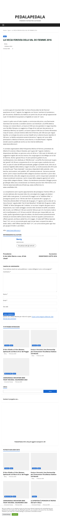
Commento (7, 272)
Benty (5, 44)
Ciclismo (7, 345)
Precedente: (14, 256)
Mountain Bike (8, 373)
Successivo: (48, 255)
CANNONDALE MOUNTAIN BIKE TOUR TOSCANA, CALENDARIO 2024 (15, 379)
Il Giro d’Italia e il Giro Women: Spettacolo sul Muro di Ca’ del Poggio (16, 350)
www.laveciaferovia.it (13, 230)
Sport (5, 36)
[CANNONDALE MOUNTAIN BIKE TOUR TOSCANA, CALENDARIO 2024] (16, 367)
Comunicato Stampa (8, 382)
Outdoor (34, 496)
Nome (5, 294)
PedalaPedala (30, 17)
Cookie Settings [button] (6, 514)
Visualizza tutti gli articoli (26, 246)
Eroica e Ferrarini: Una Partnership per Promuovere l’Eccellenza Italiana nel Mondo (43, 351)
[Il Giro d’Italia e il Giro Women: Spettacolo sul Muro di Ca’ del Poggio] (16, 338)
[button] (3, 25)
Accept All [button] (15, 514)
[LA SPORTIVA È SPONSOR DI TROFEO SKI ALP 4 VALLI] (44, 490)
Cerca (5, 387)
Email (5, 300)
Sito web (5, 307)
